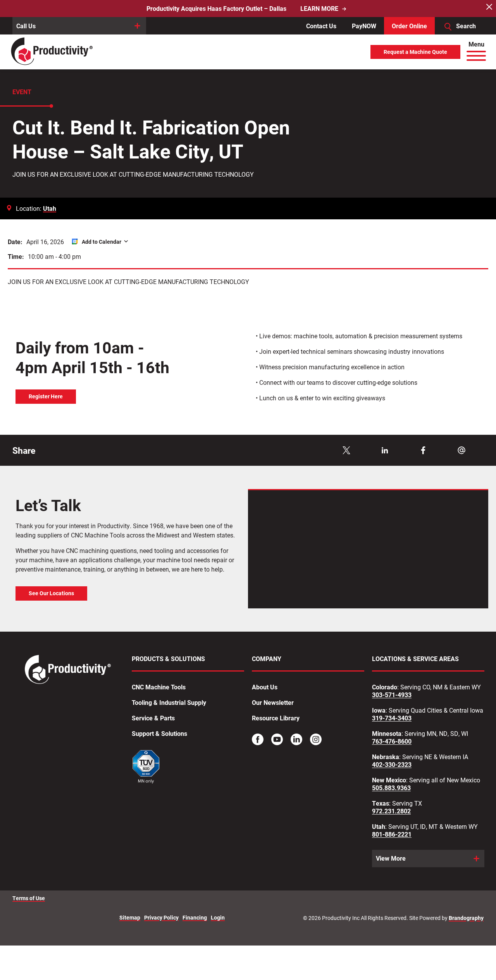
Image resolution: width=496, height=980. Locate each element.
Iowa (379, 710)
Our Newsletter (273, 702)
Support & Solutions (159, 733)
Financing (195, 918)
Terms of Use (28, 898)
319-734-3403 (392, 718)
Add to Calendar (101, 241)
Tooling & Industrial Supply (169, 702)
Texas (380, 803)
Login (218, 918)
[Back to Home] (52, 51)
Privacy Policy (161, 918)
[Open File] (146, 768)
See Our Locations (51, 593)
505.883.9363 (391, 788)
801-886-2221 (392, 834)
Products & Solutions (168, 659)
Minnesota (386, 733)
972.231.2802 (391, 811)
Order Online (409, 26)
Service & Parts (153, 718)
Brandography (466, 918)
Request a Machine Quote (415, 51)
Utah (49, 208)
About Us (264, 687)
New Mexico (389, 780)
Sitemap (129, 918)
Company (266, 659)
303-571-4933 (392, 695)
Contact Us (321, 26)
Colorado (384, 687)
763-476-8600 (392, 741)
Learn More (319, 8)
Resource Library (276, 718)
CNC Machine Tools (159, 687)
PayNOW (364, 26)
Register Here (46, 396)
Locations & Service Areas (415, 659)
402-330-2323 (392, 764)
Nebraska (385, 757)
